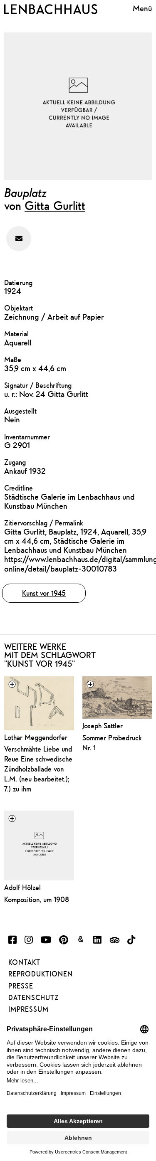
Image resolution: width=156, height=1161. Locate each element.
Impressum (28, 1009)
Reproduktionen (40, 974)
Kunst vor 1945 (44, 593)
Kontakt (24, 962)
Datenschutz (33, 997)
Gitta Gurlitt (55, 205)
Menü (142, 8)
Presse (20, 986)
